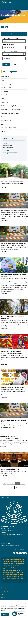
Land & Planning (6, 84)
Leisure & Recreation (7, 87)
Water (3, 124)
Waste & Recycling (6, 120)
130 (13, 483)
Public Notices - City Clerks (9, 106)
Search (6, 64)
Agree (5, 614)
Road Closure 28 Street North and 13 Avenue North (13, 421)
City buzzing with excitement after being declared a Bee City (13, 275)
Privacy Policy (4, 591)
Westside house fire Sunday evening (11, 351)
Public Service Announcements (10, 113)
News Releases (5, 95)
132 (22, 483)
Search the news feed (10, 38)
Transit (3, 117)
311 (6, 532)
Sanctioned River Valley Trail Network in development (12, 317)
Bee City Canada (17, 282)
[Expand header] (25, 2)
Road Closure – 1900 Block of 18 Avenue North (14, 210)
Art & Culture (5, 77)
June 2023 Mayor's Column (7, 436)
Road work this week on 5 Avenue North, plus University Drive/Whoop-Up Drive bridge (14, 244)
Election (3, 131)
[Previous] (4, 483)
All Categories (10, 72)
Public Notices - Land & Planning (10, 109)
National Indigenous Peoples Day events (12, 387)
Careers (3, 597)
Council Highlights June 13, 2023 (10, 469)
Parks (2, 98)
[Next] (16, 487)
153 (12, 487)
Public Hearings (5, 102)
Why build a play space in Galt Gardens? (12, 181)
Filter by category (8, 44)
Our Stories (4, 91)
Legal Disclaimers (5, 594)
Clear (14, 64)
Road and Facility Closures (8, 128)
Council (3, 80)
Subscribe (14, 34)
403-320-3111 (6, 534)
